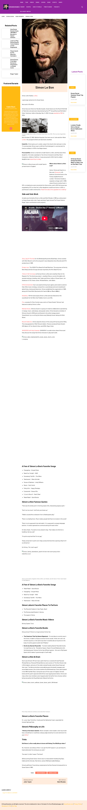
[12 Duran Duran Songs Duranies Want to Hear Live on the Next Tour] (77, 148)
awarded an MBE (58, 113)
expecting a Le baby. (35, 159)
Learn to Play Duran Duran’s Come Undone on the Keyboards (14, 44)
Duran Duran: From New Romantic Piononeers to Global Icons (14, 63)
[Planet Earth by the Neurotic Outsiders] (5, 53)
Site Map (14, 806)
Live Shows (73, 119)
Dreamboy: (25, 295)
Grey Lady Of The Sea (28, 258)
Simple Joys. (25, 267)
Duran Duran (10, 16)
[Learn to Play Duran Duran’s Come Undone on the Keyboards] (5, 43)
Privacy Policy (78, 804)
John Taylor (28, 782)
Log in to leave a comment (10, 792)
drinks (26, 735)
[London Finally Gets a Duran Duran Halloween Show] (77, 114)
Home (3, 16)
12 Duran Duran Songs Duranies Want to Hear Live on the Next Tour (77, 161)
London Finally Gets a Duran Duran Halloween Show (76, 127)
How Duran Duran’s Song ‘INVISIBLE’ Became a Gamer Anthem (14, 33)
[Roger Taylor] (5, 74)
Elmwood (57, 172)
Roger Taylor (14, 74)
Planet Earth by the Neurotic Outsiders (14, 53)
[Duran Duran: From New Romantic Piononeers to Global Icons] (5, 62)
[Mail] (10, 128)
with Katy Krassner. (31, 330)
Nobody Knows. (26, 308)
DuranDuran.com (68, 804)
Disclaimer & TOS (6, 806)
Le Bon (35, 95)
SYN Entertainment (27, 285)
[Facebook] (75, 7)
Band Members (20, 16)
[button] (82, 6)
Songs (72, 87)
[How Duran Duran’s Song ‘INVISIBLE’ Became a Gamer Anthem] (5, 32)
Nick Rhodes (61, 782)
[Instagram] (78, 7)
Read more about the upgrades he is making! (53, 189)
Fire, (23, 302)
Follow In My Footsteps (29, 274)
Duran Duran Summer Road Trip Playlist (77, 95)
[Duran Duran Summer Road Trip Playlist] (77, 83)
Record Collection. (27, 321)
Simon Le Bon (52, 773)
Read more (74, 102)
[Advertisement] (44, 246)
